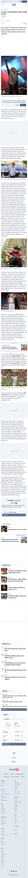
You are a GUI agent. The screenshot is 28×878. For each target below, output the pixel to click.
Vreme (5, 714)
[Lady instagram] (15, 762)
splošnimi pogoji (12, 512)
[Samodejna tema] (18, 2)
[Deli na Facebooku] (2, 23)
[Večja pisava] (26, 23)
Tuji (8, 585)
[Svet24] (2, 1)
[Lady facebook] (13, 762)
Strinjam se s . (10, 512)
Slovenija (8, 345)
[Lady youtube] (14, 871)
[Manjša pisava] (22, 23)
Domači (9, 527)
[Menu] (2, 4)
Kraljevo (6, 704)
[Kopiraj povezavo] (4, 23)
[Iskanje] (26, 4)
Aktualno (5, 691)
